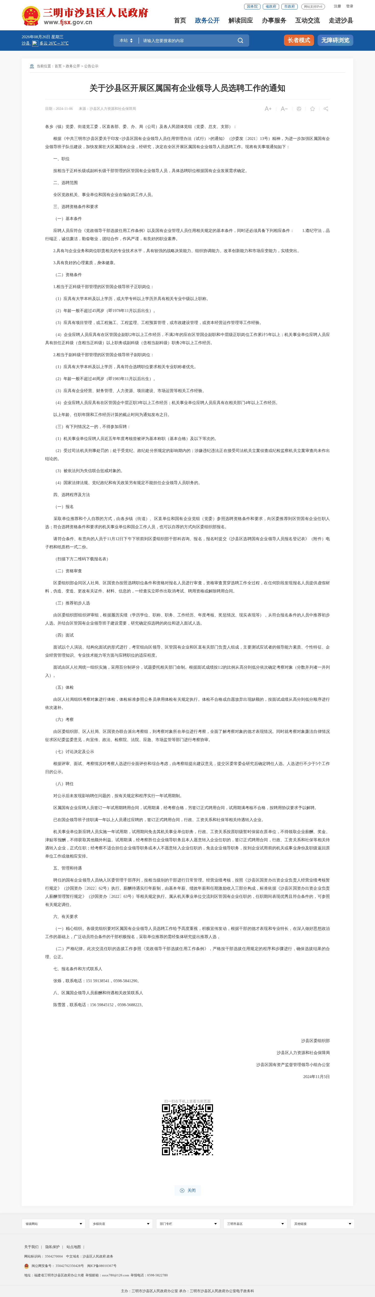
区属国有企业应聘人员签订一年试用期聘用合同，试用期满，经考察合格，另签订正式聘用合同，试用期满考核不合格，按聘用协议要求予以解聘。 (182, 808)
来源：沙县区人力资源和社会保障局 (107, 109)
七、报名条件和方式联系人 (73, 969)
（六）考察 (59, 719)
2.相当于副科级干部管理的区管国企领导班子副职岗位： (99, 355)
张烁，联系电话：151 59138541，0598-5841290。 (93, 981)
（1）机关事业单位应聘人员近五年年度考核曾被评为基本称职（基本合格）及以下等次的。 (132, 438)
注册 (337, 6)
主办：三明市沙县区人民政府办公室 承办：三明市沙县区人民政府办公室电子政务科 (187, 1291)
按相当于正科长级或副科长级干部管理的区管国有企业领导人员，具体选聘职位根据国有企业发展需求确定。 (147, 170)
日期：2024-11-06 (59, 109)
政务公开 (207, 21)
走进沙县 (341, 21)
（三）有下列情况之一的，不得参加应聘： (88, 426)
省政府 (271, 6)
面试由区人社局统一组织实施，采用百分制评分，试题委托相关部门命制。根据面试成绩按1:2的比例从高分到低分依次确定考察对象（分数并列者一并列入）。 (187, 671)
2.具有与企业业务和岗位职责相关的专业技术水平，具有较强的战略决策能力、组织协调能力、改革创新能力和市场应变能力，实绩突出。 (173, 251)
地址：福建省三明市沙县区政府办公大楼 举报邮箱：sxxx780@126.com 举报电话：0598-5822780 (96, 1275)
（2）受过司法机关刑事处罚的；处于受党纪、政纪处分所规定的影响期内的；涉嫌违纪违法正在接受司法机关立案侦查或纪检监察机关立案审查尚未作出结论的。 (187, 454)
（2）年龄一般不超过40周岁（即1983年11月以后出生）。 (101, 379)
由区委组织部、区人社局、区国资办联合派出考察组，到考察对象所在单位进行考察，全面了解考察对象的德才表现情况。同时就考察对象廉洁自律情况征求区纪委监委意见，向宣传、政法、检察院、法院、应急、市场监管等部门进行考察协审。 (187, 735)
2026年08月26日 (36, 37)
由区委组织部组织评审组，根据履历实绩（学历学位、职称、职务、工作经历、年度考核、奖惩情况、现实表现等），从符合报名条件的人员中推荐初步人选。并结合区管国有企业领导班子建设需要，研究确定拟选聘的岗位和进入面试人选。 (187, 619)
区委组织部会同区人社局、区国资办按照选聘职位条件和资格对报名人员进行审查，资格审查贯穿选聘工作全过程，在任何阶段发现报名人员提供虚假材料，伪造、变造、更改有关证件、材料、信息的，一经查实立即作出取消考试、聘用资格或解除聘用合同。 (187, 587)
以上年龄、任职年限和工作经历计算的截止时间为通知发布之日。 (108, 414)
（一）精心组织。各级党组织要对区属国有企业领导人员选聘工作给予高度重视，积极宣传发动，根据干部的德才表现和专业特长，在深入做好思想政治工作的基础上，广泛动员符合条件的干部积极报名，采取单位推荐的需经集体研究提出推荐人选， (187, 932)
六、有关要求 (61, 916)
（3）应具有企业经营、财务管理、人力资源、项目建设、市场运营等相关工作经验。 (125, 390)
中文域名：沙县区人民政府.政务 (89, 1256)
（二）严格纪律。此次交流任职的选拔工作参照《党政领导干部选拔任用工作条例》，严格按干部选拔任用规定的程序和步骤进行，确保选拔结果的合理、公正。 (187, 952)
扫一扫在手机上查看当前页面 (187, 1101)
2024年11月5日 (312, 1076)
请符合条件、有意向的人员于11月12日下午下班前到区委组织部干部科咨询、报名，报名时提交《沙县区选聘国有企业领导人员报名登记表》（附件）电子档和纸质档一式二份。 (187, 543)
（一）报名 (59, 506)
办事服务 (274, 21)
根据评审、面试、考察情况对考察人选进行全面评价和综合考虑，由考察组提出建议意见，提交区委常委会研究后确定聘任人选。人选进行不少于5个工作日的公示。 (187, 767)
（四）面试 (59, 635)
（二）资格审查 (63, 571)
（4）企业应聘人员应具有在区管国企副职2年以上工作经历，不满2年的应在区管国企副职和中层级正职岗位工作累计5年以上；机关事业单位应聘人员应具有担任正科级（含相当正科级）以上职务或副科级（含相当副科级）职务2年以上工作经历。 (187, 338)
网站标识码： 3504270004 (44, 1256)
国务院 (252, 6)
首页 (180, 21)
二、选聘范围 (61, 182)
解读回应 (241, 21)
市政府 (289, 6)
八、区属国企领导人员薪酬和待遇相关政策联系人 (94, 993)
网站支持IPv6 (313, 6)
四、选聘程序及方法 (67, 494)
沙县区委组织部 (311, 1041)
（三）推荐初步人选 (67, 603)
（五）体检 (59, 687)
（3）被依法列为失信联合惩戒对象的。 (85, 471)
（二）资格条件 (63, 275)
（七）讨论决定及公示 (69, 751)
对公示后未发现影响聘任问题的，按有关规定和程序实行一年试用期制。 (114, 796)
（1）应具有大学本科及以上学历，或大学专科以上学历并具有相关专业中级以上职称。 (127, 298)
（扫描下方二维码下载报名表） (77, 559)
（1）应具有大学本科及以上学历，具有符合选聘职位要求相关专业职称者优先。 (121, 367)
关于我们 (31, 1247)
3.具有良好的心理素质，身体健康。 (81, 263)
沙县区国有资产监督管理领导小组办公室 (289, 1064)
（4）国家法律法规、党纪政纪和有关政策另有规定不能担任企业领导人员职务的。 (123, 483)
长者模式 (299, 40)
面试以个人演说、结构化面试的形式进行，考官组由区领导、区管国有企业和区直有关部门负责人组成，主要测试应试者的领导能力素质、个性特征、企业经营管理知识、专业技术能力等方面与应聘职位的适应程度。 (187, 651)
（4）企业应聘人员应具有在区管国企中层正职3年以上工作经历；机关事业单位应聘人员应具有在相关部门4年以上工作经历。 (162, 402)
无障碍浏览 (335, 40)
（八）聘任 (59, 784)
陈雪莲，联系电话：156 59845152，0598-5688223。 (95, 1005)
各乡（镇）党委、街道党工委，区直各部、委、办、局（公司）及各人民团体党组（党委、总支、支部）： (141, 126)
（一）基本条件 (63, 218)
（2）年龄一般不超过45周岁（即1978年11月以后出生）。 (101, 310)
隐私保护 (52, 1247)
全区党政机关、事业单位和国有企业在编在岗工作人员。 (100, 194)
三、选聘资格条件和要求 (71, 206)
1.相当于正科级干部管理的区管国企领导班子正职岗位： (99, 286)
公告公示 (91, 66)
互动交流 (307, 21)
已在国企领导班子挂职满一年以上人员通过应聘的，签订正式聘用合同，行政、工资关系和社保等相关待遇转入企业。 (155, 820)
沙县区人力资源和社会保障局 (299, 1052)
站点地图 (74, 1247)
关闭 (188, 1190)
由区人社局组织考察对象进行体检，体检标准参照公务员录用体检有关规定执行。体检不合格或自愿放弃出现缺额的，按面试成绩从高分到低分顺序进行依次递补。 (187, 703)
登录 (349, 6)
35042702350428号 (70, 1266)
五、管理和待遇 (63, 868)
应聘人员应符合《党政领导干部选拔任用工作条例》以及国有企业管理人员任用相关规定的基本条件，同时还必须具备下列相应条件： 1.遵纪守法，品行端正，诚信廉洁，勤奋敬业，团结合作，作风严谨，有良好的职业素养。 (187, 234)
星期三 (57, 37)
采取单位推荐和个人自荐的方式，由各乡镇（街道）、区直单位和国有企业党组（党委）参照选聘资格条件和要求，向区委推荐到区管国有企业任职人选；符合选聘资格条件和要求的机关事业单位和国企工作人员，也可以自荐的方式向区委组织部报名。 (187, 522)
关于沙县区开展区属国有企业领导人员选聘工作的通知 (187, 88)
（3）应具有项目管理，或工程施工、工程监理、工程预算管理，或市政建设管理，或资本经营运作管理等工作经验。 (154, 322)
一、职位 (57, 159)
